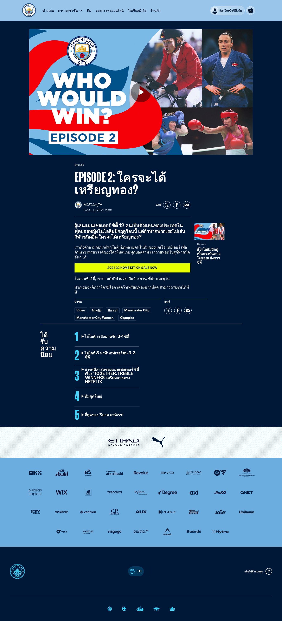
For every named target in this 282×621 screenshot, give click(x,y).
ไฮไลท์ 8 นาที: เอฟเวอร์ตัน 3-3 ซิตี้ (110, 355)
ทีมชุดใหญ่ (93, 396)
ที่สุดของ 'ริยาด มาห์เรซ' (104, 415)
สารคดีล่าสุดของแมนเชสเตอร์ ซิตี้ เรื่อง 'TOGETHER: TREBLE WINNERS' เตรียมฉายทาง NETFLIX (112, 375)
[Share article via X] (167, 205)
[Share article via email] (186, 205)
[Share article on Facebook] (176, 205)
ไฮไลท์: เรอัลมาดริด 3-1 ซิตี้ (107, 337)
